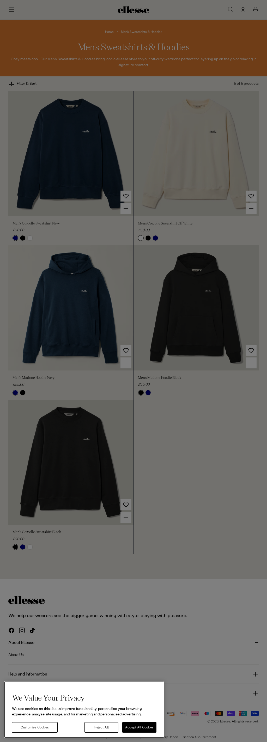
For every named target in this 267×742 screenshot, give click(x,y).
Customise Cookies (35, 727)
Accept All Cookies (139, 727)
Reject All (101, 727)
